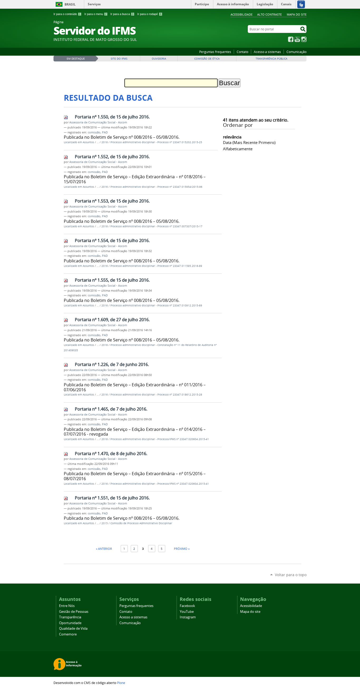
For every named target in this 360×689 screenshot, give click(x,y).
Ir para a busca (121, 14)
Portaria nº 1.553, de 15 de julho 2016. (112, 201)
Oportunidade (70, 623)
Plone (121, 683)
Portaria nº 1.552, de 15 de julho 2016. (112, 157)
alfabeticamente (237, 148)
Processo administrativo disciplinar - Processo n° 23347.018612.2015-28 (156, 394)
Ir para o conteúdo (66, 14)
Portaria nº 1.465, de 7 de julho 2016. (111, 409)
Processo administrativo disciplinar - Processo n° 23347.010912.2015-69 (156, 305)
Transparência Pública (271, 58)
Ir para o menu (95, 14)
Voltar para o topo (291, 574)
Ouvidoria (159, 58)
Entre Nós (67, 606)
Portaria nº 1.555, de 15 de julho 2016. (112, 280)
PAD (105, 132)
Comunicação (296, 52)
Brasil (70, 4)
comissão (94, 132)
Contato (242, 52)
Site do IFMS (119, 58)
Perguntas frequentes (215, 52)
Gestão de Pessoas (73, 611)
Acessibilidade (241, 14)
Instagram (304, 39)
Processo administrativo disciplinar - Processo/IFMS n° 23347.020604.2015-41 (159, 439)
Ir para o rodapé (149, 14)
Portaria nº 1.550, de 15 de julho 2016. (112, 117)
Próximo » (181, 549)
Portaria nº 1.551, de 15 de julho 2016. (112, 498)
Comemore (68, 634)
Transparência (70, 617)
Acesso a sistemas (267, 52)
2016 (104, 142)
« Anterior (104, 549)
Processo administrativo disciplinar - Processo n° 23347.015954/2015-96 (156, 187)
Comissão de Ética (207, 58)
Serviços (94, 4)
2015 (104, 523)
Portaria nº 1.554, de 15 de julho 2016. (112, 240)
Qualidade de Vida (73, 628)
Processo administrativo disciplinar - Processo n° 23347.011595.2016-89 (156, 266)
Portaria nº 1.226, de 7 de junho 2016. (112, 364)
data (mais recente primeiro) (249, 142)
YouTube (297, 39)
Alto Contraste (269, 14)
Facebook (290, 39)
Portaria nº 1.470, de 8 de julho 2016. (111, 453)
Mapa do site (297, 14)
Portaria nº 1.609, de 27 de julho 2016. (112, 319)
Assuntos (88, 142)
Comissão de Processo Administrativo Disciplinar (141, 523)
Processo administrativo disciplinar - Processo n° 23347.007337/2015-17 (156, 226)
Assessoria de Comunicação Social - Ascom (98, 122)
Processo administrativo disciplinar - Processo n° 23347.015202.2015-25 (156, 142)
